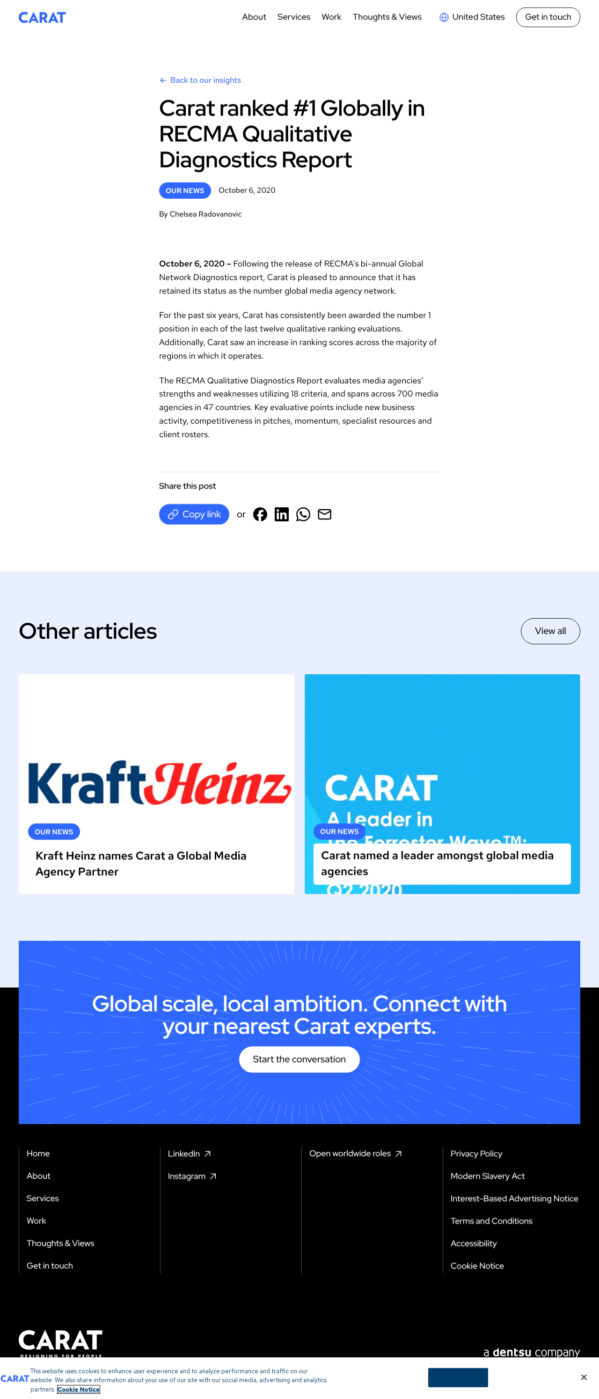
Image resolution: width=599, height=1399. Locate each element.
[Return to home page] (42, 17)
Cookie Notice (79, 1389)
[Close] (584, 1377)
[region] (299, 1378)
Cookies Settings (458, 1377)
